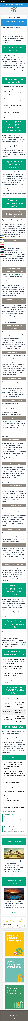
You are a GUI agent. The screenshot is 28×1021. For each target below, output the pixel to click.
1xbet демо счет (14, 1015)
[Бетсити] (2, 249)
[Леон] (2, 247)
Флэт (9, 362)
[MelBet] (2, 237)
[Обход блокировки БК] (14, 970)
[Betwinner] (2, 242)
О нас (14, 1018)
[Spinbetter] (2, 252)
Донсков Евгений (9, 827)
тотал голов (13, 274)
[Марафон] (2, 239)
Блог (14, 1017)
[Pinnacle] (2, 240)
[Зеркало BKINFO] (14, 10)
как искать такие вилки (11, 614)
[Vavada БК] (2, 244)
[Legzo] (2, 256)
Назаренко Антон (9, 814)
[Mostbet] (2, 251)
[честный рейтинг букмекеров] (14, 996)
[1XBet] (2, 235)
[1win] (2, 246)
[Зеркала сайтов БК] (14, 943)
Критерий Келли (6, 421)
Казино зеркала (14, 1013)
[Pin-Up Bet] (2, 254)
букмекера (22, 644)
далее (17, 871)
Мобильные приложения (14, 1012)
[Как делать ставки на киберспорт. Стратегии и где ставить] (14, 893)
